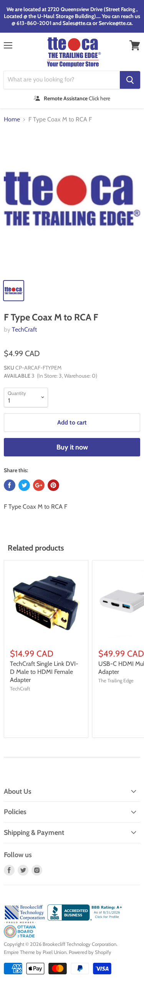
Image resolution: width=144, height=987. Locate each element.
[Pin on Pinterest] (53, 485)
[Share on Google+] (39, 485)
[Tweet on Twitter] (24, 485)
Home (12, 119)
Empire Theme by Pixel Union (35, 952)
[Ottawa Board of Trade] (20, 936)
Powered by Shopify (90, 952)
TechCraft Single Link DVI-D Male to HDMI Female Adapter (44, 671)
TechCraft (24, 329)
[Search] (130, 80)
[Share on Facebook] (9, 485)
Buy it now (72, 447)
